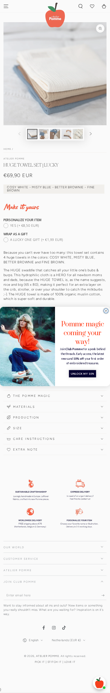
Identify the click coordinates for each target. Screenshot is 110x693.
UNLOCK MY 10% (82, 373)
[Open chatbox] (99, 682)
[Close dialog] (106, 311)
